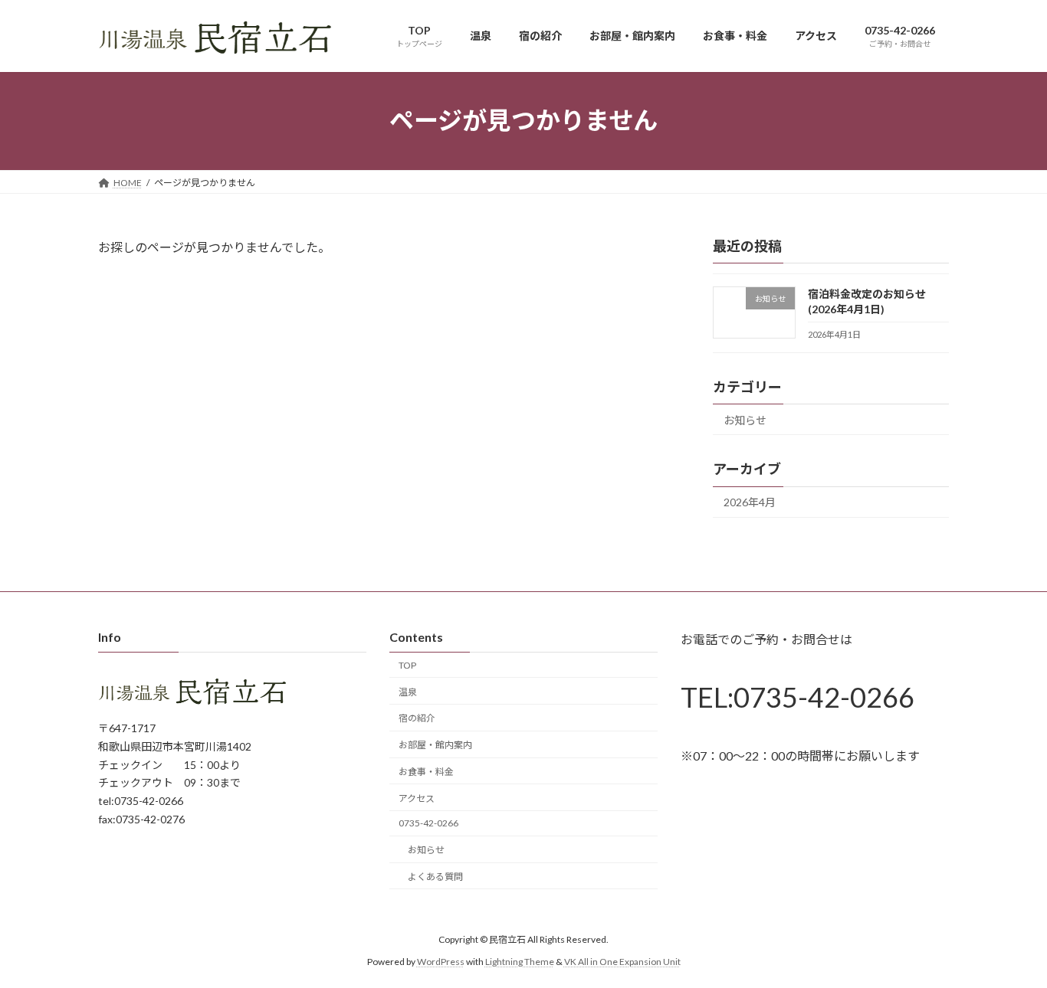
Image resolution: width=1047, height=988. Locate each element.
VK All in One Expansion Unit (622, 961)
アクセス (417, 797)
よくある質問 (435, 876)
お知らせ (745, 419)
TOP (407, 665)
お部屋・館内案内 (435, 745)
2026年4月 (750, 502)
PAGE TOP (1008, 943)
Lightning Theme (519, 961)
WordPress (440, 961)
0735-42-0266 (428, 823)
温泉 (408, 691)
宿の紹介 (417, 718)
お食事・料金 (426, 771)
